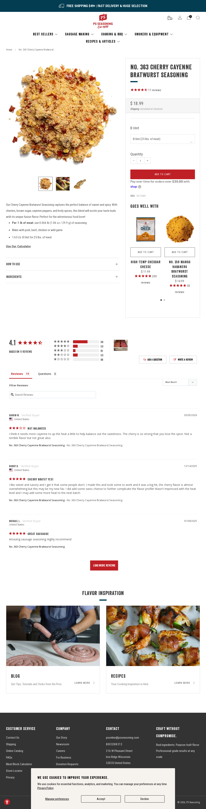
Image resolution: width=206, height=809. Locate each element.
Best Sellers (43, 34)
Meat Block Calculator (19, 764)
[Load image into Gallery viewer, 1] (45, 184)
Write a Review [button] (185, 359)
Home (9, 49)
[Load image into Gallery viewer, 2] (63, 184)
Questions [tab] (44, 374)
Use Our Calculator (18, 246)
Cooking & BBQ (112, 34)
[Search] (198, 18)
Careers (60, 751)
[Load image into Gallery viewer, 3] (80, 184)
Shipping (134, 108)
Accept (101, 799)
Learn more (82, 683)
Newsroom (62, 744)
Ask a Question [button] (154, 359)
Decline (144, 799)
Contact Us (12, 737)
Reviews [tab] (17, 374)
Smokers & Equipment (151, 34)
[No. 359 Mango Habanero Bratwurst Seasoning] (180, 229)
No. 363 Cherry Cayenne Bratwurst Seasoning (37, 445)
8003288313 (114, 744)
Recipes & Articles (100, 41)
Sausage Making (77, 34)
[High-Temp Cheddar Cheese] (145, 229)
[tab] (161, 300)
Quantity (136, 154)
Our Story (61, 737)
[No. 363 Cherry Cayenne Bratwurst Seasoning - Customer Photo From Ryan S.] (121, 345)
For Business (63, 757)
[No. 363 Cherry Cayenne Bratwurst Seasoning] (62, 115)
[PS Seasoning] (103, 21)
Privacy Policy (45, 788)
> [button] (104, 565)
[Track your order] (170, 17)
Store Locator (14, 771)
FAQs (9, 757)
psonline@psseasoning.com (122, 737)
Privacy (10, 777)
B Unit (134, 128)
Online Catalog (14, 751)
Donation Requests (67, 764)
